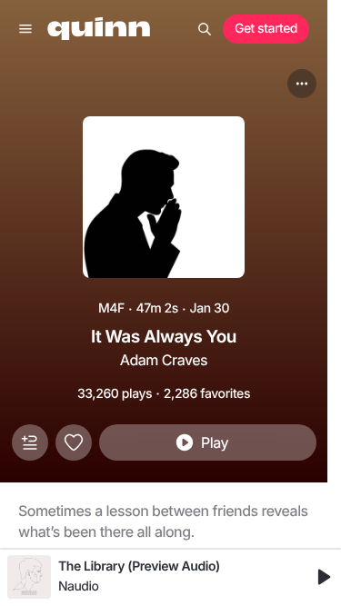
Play (214, 442)
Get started (266, 28)
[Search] (204, 29)
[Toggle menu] (25, 29)
